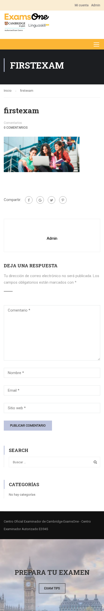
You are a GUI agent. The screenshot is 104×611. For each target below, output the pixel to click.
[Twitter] (51, 200)
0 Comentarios (16, 127)
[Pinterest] (63, 200)
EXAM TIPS (52, 588)
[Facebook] (29, 200)
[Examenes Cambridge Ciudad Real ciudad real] (27, 23)
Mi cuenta (82, 5)
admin (52, 238)
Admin (95, 5)
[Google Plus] (40, 200)
